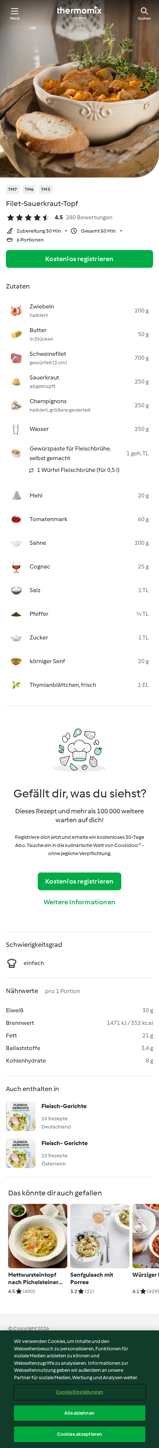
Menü (15, 18)
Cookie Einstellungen (79, 1392)
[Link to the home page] (79, 13)
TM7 (12, 189)
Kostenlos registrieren (79, 259)
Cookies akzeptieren (79, 1434)
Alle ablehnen (79, 1413)
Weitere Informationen (79, 902)
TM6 (29, 189)
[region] (79, 1389)
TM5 (45, 189)
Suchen (144, 18)
